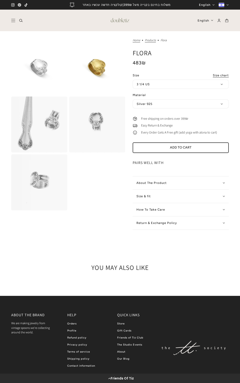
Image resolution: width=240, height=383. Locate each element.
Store (121, 323)
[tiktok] (26, 4)
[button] (120, 378)
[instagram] (12, 4)
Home (136, 40)
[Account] (219, 20)
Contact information (81, 365)
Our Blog (123, 358)
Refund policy (76, 337)
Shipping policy (78, 358)
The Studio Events (129, 344)
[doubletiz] (120, 20)
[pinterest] (19, 4)
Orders (72, 323)
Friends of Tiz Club (130, 337)
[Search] (21, 20)
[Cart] (227, 20)
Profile (71, 330)
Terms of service (78, 351)
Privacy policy (77, 344)
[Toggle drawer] (13, 20)
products (150, 40)
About (121, 351)
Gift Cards (124, 330)
